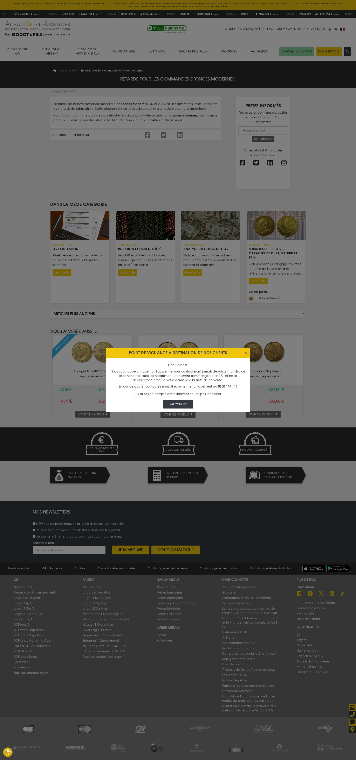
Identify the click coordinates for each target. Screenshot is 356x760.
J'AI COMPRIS (178, 404)
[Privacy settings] (8, 752)
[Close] (245, 353)
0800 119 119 (228, 386)
